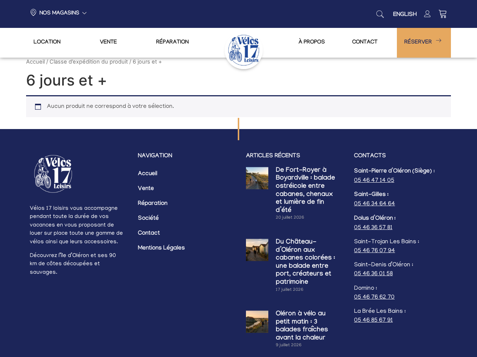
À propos (311, 42)
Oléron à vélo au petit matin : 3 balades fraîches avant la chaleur (302, 326)
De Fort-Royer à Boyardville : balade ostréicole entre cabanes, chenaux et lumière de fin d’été (305, 191)
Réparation (172, 42)
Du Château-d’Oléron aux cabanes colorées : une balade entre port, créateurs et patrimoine (305, 263)
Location (47, 42)
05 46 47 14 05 (374, 180)
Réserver (418, 42)
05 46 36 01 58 (373, 274)
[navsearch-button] (380, 14)
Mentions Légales (161, 248)
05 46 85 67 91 (373, 320)
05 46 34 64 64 (374, 204)
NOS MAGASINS (59, 13)
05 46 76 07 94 (374, 251)
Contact (365, 42)
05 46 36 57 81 (373, 228)
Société (148, 218)
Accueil (35, 61)
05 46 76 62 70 (374, 297)
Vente (108, 42)
